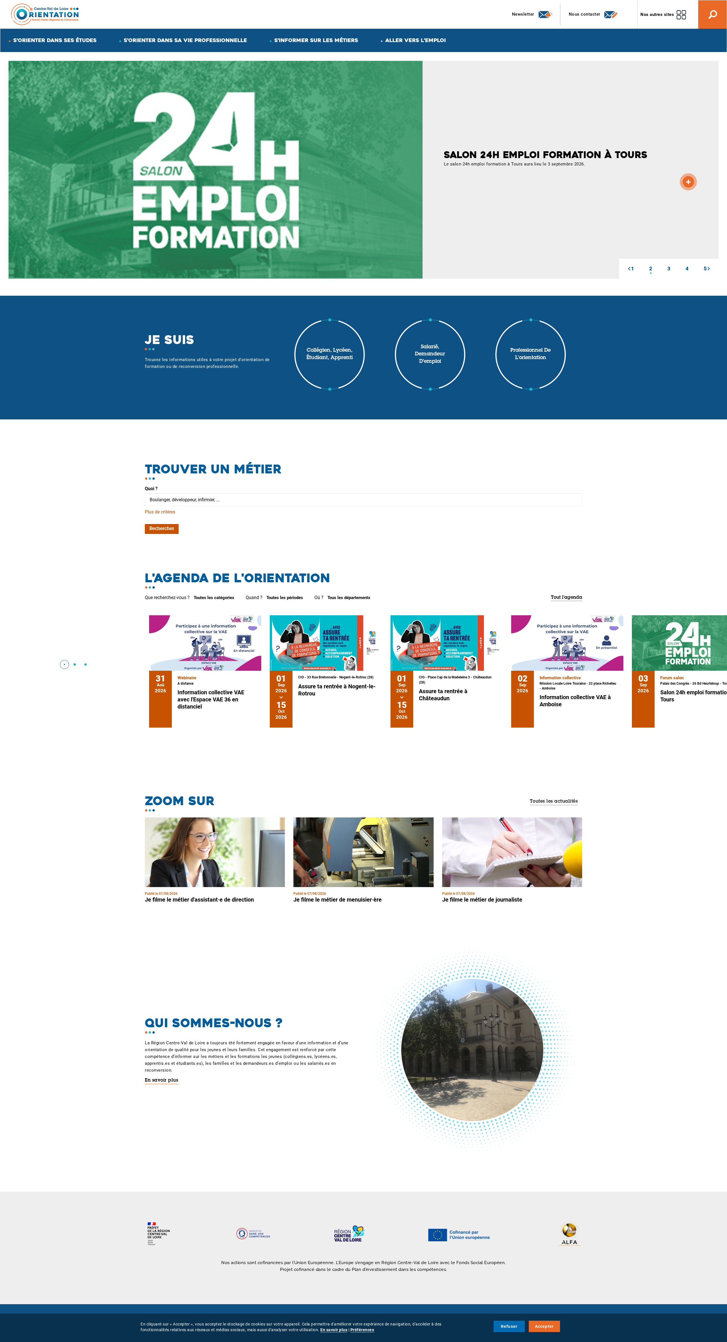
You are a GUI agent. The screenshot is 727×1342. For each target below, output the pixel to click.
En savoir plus (161, 1080)
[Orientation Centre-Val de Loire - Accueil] (45, 14)
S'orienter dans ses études (55, 40)
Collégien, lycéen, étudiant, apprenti (329, 354)
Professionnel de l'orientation (530, 354)
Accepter (544, 1326)
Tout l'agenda (566, 597)
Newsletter (524, 14)
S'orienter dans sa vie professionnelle (185, 40)
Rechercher (161, 529)
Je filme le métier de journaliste (482, 899)
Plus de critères (160, 512)
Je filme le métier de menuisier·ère (337, 899)
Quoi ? (151, 488)
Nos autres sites (657, 14)
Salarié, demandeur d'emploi (430, 354)
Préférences (362, 1329)
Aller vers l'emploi (415, 40)
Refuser (509, 1326)
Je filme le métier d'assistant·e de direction (199, 899)
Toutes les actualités (554, 801)
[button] (629, 269)
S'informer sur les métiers (316, 40)
